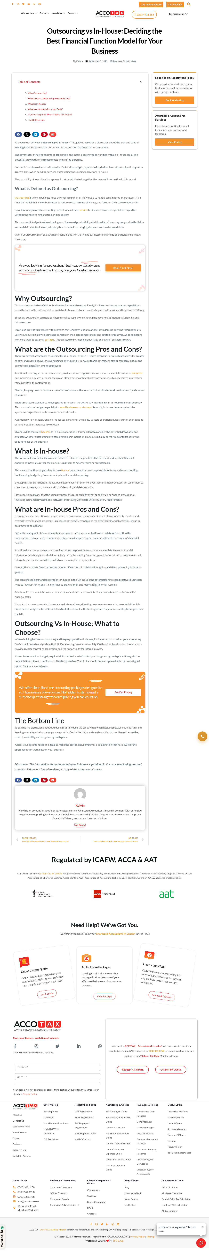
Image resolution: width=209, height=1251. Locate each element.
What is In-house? (37, 103)
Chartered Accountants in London (53, 1230)
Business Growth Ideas (124, 61)
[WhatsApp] (35, 4)
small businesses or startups (75, 407)
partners (49, 339)
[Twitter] (24, 4)
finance (65, 470)
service (83, 209)
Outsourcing (22, 197)
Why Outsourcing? (37, 93)
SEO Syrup (118, 1240)
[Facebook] (13, 4)
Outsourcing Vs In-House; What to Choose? (50, 114)
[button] (188, 4)
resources (136, 372)
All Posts (80, 825)
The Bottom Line (36, 120)
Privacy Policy (30, 1094)
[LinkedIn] (30, 4)
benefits (45, 431)
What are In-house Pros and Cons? (45, 109)
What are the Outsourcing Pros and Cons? (49, 98)
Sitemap (150, 1236)
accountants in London (50, 873)
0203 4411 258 (156, 1051)
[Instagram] (19, 4)
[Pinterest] (40, 4)
